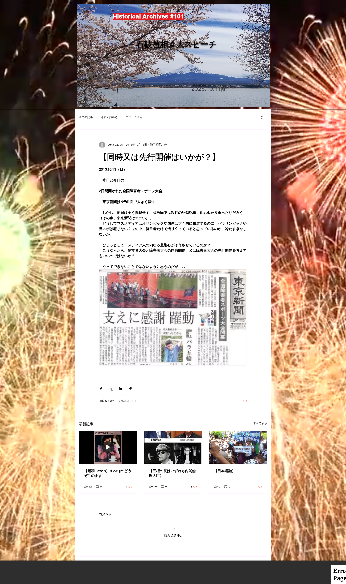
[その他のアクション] (244, 144)
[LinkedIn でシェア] (120, 389)
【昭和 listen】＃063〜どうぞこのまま (108, 473)
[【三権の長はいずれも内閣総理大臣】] (173, 447)
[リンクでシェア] (130, 389)
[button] (262, 117)
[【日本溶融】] (238, 447)
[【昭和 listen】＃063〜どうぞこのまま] (108, 447)
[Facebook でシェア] (101, 389)
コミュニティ (134, 117)
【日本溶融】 (224, 471)
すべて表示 (260, 423)
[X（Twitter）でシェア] (111, 389)
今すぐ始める (109, 117)
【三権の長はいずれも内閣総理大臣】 (172, 473)
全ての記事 (86, 117)
